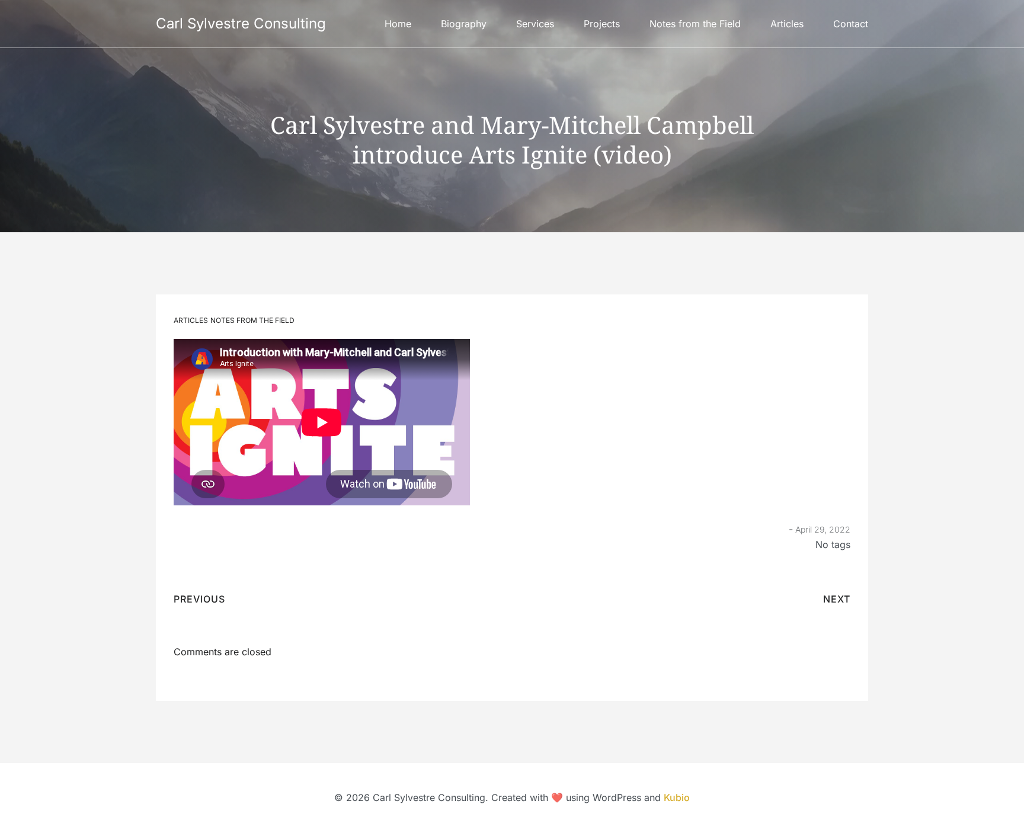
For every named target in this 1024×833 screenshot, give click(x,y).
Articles (787, 24)
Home (398, 24)
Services (535, 24)
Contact (850, 24)
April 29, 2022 (822, 529)
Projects (602, 24)
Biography (464, 24)
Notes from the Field (695, 24)
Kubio (677, 797)
